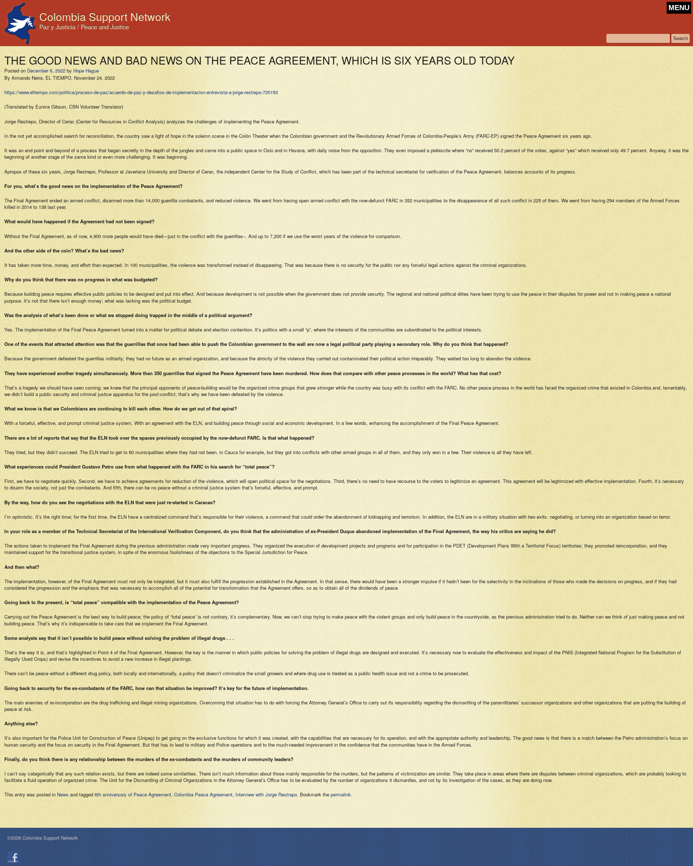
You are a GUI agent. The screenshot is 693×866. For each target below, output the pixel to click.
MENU (678, 8)
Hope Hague (86, 70)
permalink (341, 794)
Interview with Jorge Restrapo (266, 794)
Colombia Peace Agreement (203, 794)
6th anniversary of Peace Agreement (133, 794)
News (63, 794)
